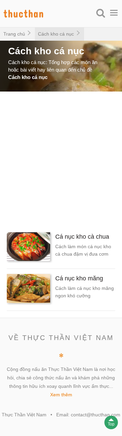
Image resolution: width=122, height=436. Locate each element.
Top (111, 424)
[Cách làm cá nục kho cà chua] (28, 247)
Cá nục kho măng (79, 278)
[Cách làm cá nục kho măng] (28, 289)
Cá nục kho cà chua (82, 236)
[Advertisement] (61, 159)
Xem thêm (61, 394)
